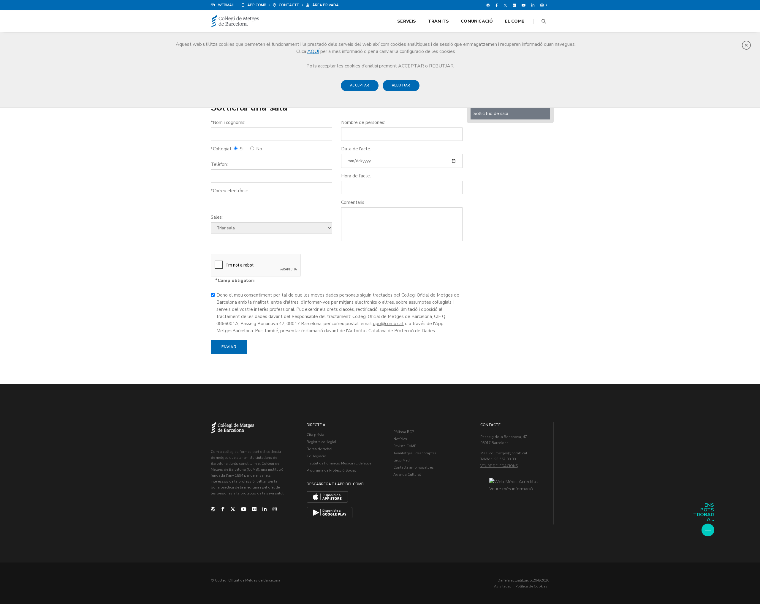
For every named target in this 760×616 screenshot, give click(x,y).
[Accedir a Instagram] (541, 5)
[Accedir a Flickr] (514, 5)
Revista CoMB (405, 446)
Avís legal (502, 586)
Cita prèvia (315, 434)
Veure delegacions (499, 466)
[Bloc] (488, 5)
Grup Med (401, 460)
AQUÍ (313, 51)
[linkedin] (264, 509)
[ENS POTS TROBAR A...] (708, 530)
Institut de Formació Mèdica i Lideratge (339, 463)
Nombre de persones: (363, 122)
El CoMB (515, 21)
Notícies (400, 439)
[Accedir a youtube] (523, 5)
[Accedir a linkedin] (533, 5)
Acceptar (359, 85)
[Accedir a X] (505, 5)
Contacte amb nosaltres (413, 467)
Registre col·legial (321, 441)
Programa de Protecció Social (331, 470)
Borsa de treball (320, 449)
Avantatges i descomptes (414, 453)
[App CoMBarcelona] (327, 496)
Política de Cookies (531, 586)
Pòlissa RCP (403, 431)
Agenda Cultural (407, 474)
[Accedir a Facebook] (496, 5)
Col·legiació (316, 456)
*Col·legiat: (221, 149)
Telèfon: (219, 164)
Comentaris (352, 202)
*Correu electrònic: (229, 191)
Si (241, 149)
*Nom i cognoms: (228, 122)
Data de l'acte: (356, 149)
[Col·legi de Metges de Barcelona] (235, 21)
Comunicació (477, 21)
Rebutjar (401, 85)
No (258, 149)
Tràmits (438, 21)
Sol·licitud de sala (491, 113)
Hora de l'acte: (356, 176)
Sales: (217, 217)
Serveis (406, 21)
